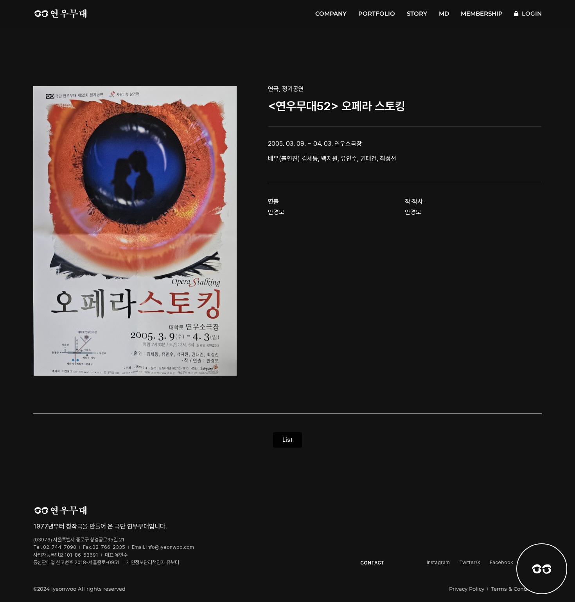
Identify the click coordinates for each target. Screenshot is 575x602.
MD (444, 13)
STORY (417, 13)
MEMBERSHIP (482, 13)
